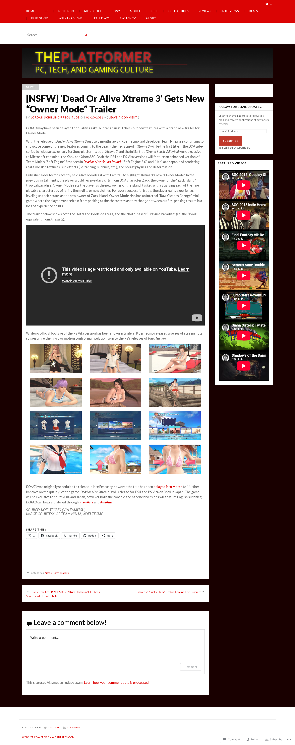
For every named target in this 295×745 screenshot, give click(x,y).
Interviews (230, 11)
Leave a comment (123, 117)
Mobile (135, 11)
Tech (155, 11)
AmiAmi (106, 502)
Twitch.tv (128, 18)
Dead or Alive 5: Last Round (102, 162)
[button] (56, 359)
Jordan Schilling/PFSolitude (55, 117)
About (151, 18)
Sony (116, 11)
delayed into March (168, 487)
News (30, 87)
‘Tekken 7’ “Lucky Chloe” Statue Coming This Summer (168, 591)
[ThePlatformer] (147, 63)
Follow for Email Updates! (240, 106)
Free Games (40, 18)
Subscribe (230, 140)
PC (47, 11)
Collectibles (178, 11)
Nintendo (66, 11)
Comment (190, 666)
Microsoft (93, 11)
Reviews (205, 11)
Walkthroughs (71, 18)
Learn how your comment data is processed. (117, 683)
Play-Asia (86, 502)
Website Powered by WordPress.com (48, 737)
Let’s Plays (101, 18)
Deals (253, 11)
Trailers (64, 573)
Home (30, 11)
